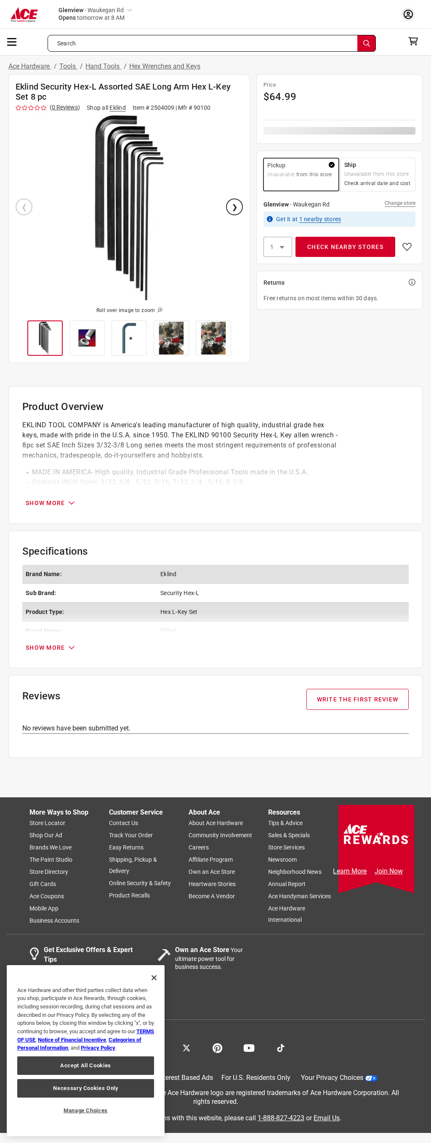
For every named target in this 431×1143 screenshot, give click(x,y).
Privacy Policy (98, 1048)
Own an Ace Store (212, 872)
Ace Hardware (29, 66)
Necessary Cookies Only (85, 1088)
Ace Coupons (46, 896)
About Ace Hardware (216, 823)
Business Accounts (54, 921)
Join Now (389, 871)
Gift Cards (42, 884)
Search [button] (66, 43)
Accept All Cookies (85, 1065)
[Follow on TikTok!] (281, 1047)
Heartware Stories (212, 884)
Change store (400, 203)
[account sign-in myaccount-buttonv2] (410, 14)
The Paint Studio (50, 860)
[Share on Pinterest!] (217, 1047)
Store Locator (47, 823)
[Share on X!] (186, 1047)
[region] (86, 1050)
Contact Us (123, 823)
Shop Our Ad (45, 835)
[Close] (154, 977)
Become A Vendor (212, 896)
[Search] (366, 43)
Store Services (286, 847)
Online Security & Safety (140, 883)
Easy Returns (126, 847)
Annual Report (287, 884)
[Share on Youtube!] (249, 1047)
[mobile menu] (12, 41)
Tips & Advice (285, 823)
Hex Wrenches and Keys (164, 66)
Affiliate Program (211, 860)
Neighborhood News (295, 872)
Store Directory (48, 872)
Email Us (327, 1118)
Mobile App (44, 908)
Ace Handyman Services (299, 896)
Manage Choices (86, 1110)
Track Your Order (131, 835)
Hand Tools (103, 66)
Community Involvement (220, 835)
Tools (68, 66)
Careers (199, 847)
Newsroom (282, 860)
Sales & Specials (289, 835)
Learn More (350, 871)
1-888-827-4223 (281, 1118)
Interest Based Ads (185, 1078)
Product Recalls (129, 895)
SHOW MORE (45, 503)
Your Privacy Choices (332, 1078)
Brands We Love (50, 847)
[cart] (415, 41)
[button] (129, 207)
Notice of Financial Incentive (72, 1040)
